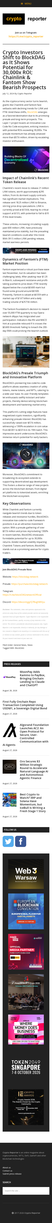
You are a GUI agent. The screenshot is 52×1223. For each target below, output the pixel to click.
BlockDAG (32, 112)
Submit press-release (12, 1173)
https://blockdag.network (25, 576)
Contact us (7, 1170)
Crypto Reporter (26, 19)
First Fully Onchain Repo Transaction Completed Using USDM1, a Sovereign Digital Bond (25, 705)
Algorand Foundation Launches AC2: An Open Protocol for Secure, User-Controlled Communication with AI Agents (26, 735)
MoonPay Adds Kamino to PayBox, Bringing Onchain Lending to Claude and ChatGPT (32, 678)
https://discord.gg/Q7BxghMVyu (28, 602)
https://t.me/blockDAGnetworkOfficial (22, 594)
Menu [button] (28, 3)
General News (20, 645)
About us (7, 1167)
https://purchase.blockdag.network (29, 583)
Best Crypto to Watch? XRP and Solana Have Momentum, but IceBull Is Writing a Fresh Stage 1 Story (33, 803)
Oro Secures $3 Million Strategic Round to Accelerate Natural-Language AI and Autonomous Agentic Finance (34, 769)
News (30, 645)
